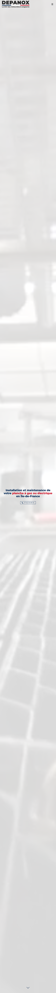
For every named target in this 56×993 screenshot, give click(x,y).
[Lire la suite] (28, 987)
